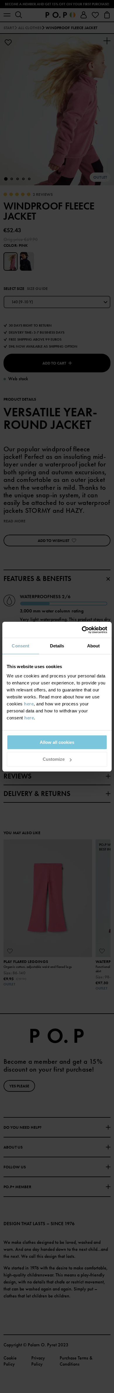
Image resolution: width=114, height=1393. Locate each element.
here (29, 703)
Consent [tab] (20, 645)
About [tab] (93, 645)
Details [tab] (57, 645)
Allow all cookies (57, 742)
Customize (54, 759)
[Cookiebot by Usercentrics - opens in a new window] (82, 630)
